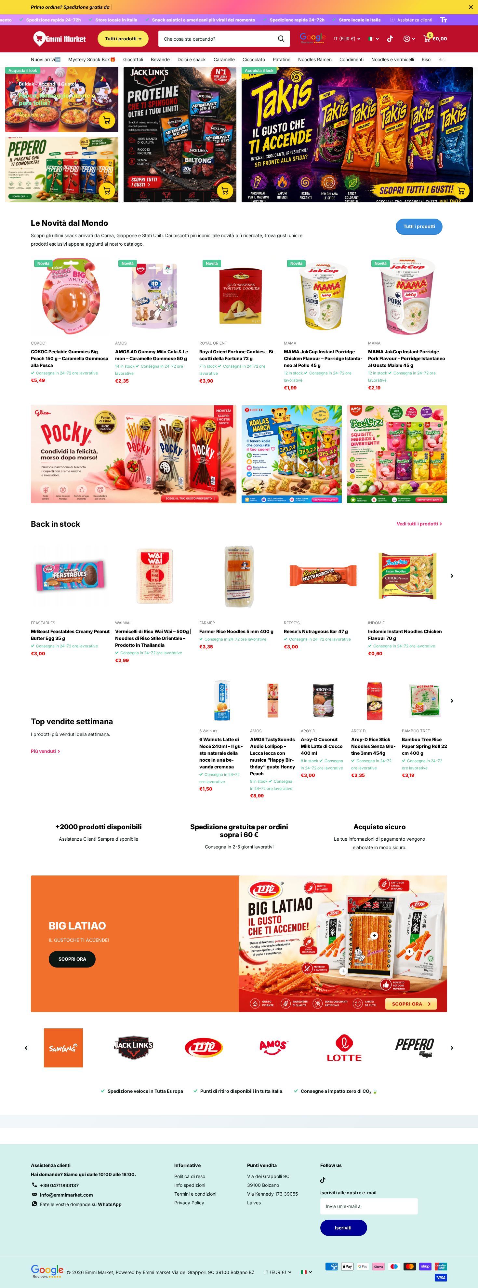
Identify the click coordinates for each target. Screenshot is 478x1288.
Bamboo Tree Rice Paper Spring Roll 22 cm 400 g (424, 746)
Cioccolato (254, 59)
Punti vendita (262, 1165)
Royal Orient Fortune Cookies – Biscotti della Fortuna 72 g (237, 355)
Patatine (281, 59)
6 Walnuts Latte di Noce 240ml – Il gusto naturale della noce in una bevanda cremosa (221, 753)
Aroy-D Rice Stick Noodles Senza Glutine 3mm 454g (373, 746)
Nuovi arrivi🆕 (45, 59)
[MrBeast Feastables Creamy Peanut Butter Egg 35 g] (70, 576)
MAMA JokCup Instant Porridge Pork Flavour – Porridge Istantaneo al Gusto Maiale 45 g (406, 358)
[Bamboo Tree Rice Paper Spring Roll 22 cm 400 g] (424, 701)
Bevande (160, 59)
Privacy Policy (189, 1202)
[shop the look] (107, 120)
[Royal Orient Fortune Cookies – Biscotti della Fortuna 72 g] (238, 296)
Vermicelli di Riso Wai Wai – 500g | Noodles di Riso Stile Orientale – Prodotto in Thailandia (153, 638)
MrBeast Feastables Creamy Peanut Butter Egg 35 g (70, 635)
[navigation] (452, 576)
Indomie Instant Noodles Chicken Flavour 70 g (405, 635)
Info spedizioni (189, 1185)
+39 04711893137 (59, 1185)
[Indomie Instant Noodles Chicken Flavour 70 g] (407, 576)
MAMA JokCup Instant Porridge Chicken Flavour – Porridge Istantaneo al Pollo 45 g (323, 358)
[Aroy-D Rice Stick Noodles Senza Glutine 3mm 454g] (374, 701)
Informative (187, 1165)
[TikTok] (322, 1180)
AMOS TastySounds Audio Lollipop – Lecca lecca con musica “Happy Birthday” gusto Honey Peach (272, 756)
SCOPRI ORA (72, 959)
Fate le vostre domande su (81, 1204)
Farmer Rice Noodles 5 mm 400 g (236, 631)
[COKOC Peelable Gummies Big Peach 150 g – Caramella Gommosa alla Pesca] (70, 296)
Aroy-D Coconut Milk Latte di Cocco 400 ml (322, 746)
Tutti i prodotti (121, 38)
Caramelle (224, 59)
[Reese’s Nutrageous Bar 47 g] (323, 576)
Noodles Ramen (315, 59)
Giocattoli (133, 59)
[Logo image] (63, 1047)
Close (471, 7)
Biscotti (446, 59)
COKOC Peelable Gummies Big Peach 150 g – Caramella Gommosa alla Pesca (69, 358)
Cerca (281, 39)
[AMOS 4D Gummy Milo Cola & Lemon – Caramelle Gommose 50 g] (154, 296)
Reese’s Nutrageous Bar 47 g (316, 631)
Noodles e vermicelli (392, 59)
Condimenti (351, 59)
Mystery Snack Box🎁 (91, 59)
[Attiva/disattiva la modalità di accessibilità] (443, 20)
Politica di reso (189, 1176)
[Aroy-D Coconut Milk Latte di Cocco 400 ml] (323, 701)
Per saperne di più (374, 936)
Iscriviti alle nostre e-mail (348, 1192)
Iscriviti (343, 1227)
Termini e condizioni (195, 1194)
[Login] (409, 39)
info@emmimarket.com (66, 1195)
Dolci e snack (192, 59)
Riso (426, 59)
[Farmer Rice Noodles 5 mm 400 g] (238, 576)
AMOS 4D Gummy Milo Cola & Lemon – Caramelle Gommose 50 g (152, 355)
